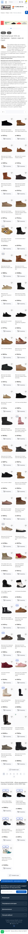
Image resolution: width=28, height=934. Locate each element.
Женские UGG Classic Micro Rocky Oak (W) (6, 509)
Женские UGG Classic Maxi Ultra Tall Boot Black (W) (20, 702)
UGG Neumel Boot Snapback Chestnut (19, 728)
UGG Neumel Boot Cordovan (5, 673)
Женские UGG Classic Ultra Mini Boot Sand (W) (7, 212)
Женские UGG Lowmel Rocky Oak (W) (20, 349)
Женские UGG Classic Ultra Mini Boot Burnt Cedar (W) (20, 185)
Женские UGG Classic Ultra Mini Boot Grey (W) (20, 457)
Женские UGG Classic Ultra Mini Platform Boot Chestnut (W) (20, 213)
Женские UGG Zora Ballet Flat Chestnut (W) (6, 267)
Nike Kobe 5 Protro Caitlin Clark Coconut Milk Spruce (7, 859)
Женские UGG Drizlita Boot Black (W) (20, 754)
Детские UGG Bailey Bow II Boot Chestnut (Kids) (21, 483)
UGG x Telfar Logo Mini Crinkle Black (6, 592)
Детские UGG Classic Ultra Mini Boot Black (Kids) (6, 376)
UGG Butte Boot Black (20, 238)
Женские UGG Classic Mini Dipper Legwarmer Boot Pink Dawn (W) (20, 430)
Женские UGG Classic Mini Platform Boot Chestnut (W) (20, 510)
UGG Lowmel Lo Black (6, 482)
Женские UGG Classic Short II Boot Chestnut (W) (6, 185)
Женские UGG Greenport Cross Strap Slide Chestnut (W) (21, 619)
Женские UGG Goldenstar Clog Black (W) (20, 322)
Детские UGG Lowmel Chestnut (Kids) (20, 157)
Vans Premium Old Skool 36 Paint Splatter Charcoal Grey (20, 831)
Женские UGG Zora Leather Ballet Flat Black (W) (21, 538)
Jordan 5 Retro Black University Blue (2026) (7, 801)
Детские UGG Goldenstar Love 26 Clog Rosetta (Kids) (21, 674)
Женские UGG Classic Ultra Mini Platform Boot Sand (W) (20, 376)
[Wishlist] (11, 119)
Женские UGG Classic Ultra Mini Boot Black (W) (7, 130)
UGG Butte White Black (20, 591)
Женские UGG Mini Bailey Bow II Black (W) (6, 429)
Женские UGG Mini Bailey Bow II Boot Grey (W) (20, 647)
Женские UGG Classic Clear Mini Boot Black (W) (7, 618)
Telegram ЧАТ (14, 923)
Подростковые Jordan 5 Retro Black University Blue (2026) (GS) (21, 802)
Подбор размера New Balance (14, 922)
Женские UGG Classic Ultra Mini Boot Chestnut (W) (7, 158)
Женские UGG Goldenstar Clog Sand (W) (6, 295)
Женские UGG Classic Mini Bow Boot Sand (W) (6, 457)
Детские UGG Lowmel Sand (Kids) (6, 403)
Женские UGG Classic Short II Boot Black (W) (20, 294)
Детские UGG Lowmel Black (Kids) (6, 321)
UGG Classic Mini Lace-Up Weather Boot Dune (6, 564)
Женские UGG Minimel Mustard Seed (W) (6, 537)
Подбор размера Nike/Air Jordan (14, 920)
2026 (17, 605)
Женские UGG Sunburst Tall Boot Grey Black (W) (6, 728)
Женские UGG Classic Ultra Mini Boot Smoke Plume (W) (6, 755)
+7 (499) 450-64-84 (18, 7)
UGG (9, 32)
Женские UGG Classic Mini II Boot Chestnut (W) (21, 130)
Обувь (3, 32)
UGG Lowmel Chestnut (6, 348)
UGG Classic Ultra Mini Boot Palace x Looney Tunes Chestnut (6, 240)
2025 (3, 226)
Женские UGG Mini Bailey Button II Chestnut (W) (21, 268)
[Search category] (20, 2)
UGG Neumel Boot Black (21, 402)
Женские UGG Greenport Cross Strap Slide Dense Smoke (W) (7, 647)
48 (3, 111)
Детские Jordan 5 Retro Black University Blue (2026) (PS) (7, 831)
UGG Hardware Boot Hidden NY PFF (6, 701)
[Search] (22, 2)
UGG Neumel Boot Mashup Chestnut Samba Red (19, 565)
